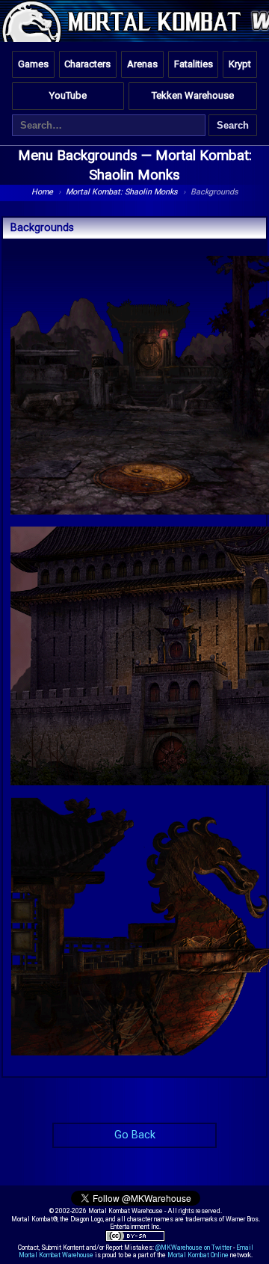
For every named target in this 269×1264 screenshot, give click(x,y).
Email (244, 1247)
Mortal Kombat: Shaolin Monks (122, 192)
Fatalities (193, 64)
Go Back (134, 1135)
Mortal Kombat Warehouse (56, 1255)
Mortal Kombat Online (198, 1255)
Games (33, 64)
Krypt (240, 64)
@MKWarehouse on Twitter (193, 1247)
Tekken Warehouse (193, 95)
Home (42, 192)
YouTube (68, 95)
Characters (87, 64)
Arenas (142, 64)
